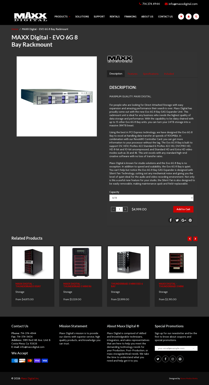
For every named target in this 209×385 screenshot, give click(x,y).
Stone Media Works (189, 378)
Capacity (114, 191)
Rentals (115, 16)
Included (169, 73)
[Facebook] (165, 359)
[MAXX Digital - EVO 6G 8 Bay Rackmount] (57, 96)
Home (14, 29)
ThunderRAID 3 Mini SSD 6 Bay (127, 285)
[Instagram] (172, 359)
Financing (130, 16)
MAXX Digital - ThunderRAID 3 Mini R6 (77, 285)
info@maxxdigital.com (183, 4)
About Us (147, 16)
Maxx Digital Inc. (30, 378)
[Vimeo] (180, 359)
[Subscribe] (193, 348)
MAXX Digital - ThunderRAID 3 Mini (171, 285)
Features (132, 73)
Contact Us (165, 16)
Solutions (82, 16)
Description (115, 73)
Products (61, 16)
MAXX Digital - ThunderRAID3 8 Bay (28, 285)
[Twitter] (158, 359)
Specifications (151, 73)
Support (99, 16)
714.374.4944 (151, 4)
